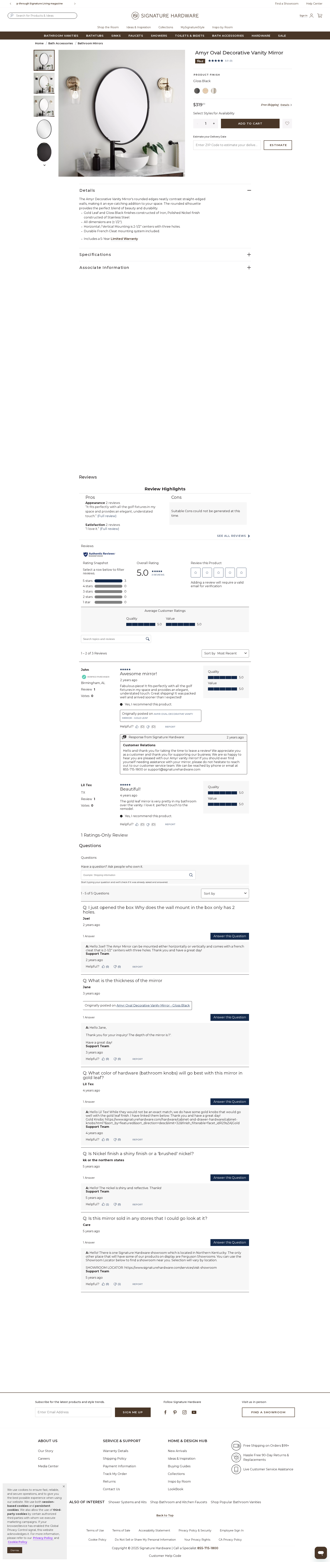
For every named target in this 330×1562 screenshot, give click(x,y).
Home (39, 43)
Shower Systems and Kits (127, 1502)
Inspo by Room (179, 1481)
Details (285, 104)
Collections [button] (166, 27)
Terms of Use (95, 1530)
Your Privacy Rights (197, 1539)
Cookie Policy (97, 1539)
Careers (44, 1458)
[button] (63, 1486)
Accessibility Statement (154, 1530)
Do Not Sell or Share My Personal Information (145, 1539)
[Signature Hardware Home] (165, 15)
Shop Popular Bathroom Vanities (236, 1502)
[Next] (76, 3)
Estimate (278, 145)
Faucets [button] (136, 35)
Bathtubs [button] (95, 35)
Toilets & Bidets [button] (190, 35)
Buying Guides (179, 1466)
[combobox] (42, 16)
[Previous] (10, 3)
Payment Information (119, 1466)
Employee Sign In (232, 1530)
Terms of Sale (121, 1530)
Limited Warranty (124, 239)
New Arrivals (177, 1451)
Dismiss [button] (15, 1550)
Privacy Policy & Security (195, 1530)
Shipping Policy (114, 1458)
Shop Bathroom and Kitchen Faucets (178, 1502)
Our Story (45, 1451)
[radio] (197, 91)
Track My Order (115, 1474)
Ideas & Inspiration (181, 1458)
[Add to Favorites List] (287, 123)
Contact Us (111, 1489)
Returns (109, 1481)
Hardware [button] (261, 35)
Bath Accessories (60, 43)
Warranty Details (115, 1451)
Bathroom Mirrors (90, 43)
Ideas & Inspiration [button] (138, 27)
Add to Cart (250, 123)
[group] (43, 3)
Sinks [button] (116, 35)
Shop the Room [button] (108, 27)
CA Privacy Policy (230, 1539)
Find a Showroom (286, 3)
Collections (176, 1474)
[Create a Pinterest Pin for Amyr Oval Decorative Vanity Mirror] (200, 61)
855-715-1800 (55, 3)
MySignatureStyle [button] (193, 27)
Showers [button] (159, 35)
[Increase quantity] (214, 123)
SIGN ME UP (133, 1412)
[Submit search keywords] (12, 15)
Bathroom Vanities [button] (61, 35)
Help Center (314, 3)
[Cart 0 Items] (319, 15)
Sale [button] (282, 35)
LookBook (175, 1489)
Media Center (48, 1466)
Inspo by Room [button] (222, 27)
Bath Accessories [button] (228, 35)
